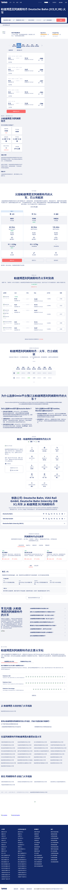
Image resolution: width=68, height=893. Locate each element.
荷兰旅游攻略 (54, 851)
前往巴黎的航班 (38, 862)
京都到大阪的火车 (5, 874)
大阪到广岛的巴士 (22, 877)
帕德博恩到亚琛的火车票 (56, 763)
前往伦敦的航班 (38, 855)
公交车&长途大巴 (22, 829)
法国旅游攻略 (54, 836)
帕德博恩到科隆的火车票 (56, 760)
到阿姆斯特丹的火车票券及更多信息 (43, 727)
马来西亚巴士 (21, 844)
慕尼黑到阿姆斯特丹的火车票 (24, 748)
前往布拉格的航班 (38, 866)
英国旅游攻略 (54, 844)
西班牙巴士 (20, 832)
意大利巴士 (20, 838)
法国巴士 (20, 836)
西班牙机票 (37, 832)
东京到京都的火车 (5, 866)
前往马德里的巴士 (22, 853)
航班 (17, 2)
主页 (2, 792)
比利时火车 (4, 838)
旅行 (52, 829)
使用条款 (22, 889)
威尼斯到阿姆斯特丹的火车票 (57, 754)
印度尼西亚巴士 (21, 849)
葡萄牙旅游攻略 (54, 849)
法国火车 (3, 836)
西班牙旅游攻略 (54, 832)
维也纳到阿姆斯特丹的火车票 (8, 748)
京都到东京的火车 (5, 877)
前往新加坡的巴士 (22, 859)
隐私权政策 (29, 889)
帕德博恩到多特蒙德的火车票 (41, 763)
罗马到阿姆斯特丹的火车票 (7, 745)
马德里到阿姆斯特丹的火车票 (24, 745)
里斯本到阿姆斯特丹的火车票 (8, 754)
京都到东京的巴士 (22, 874)
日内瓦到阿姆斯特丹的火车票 (8, 757)
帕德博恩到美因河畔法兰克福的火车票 (27, 760)
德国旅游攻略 (54, 834)
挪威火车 (3, 849)
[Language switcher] (47, 2)
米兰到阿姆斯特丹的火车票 (40, 742)
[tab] (11, 50)
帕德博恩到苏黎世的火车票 (7, 760)
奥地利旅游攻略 (54, 847)
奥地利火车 (4, 847)
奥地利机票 (37, 847)
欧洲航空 (36, 829)
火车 (10, 2)
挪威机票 (36, 849)
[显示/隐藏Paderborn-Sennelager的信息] (64, 689)
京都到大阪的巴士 (22, 872)
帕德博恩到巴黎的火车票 (40, 757)
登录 (66, 2)
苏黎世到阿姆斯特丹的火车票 (41, 748)
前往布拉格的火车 (5, 864)
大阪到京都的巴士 (22, 868)
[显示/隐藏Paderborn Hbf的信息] (64, 677)
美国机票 (36, 840)
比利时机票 (37, 838)
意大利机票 (37, 842)
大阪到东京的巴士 (22, 870)
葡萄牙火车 (4, 851)
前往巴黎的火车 (5, 859)
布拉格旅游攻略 (54, 862)
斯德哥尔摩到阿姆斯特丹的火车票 (58, 748)
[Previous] (14, 368)
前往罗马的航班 (38, 859)
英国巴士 (20, 840)
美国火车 (3, 840)
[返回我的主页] (5, 2)
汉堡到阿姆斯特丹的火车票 (40, 754)
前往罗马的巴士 (21, 855)
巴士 (14, 2)
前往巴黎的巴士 (21, 857)
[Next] (42, 46)
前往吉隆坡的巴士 (22, 862)
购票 (6, 132)
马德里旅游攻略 (54, 853)
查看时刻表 (6, 150)
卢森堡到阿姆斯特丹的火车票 (8, 784)
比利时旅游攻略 (54, 838)
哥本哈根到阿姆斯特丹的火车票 (8, 751)
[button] (31, 20)
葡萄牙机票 (37, 851)
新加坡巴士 (20, 842)
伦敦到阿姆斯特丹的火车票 (24, 742)
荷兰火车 (3, 853)
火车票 (3, 829)
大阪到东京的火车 (5, 872)
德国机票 (36, 834)
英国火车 (3, 844)
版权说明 (16, 889)
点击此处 (41, 339)
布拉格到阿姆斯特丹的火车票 (24, 754)
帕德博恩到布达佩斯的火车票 (24, 763)
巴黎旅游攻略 (54, 857)
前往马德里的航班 (38, 857)
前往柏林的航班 (38, 864)
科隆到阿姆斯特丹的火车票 (24, 757)
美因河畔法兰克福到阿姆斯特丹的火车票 (43, 751)
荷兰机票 (36, 853)
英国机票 (36, 844)
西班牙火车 (4, 832)
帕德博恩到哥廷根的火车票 (7, 766)
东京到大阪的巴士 (22, 864)
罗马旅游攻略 (54, 855)
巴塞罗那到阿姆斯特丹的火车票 (57, 745)
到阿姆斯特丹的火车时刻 (23, 792)
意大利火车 (4, 842)
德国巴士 (20, 834)
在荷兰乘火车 (12, 792)
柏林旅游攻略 (54, 859)
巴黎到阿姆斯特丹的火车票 (7, 742)
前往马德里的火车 (5, 855)
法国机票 (36, 836)
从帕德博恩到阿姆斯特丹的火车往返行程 (11, 727)
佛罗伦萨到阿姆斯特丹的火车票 (25, 751)
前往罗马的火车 (5, 857)
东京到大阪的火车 (5, 868)
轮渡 (21, 2)
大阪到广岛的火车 (5, 879)
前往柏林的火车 (5, 862)
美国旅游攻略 (54, 840)
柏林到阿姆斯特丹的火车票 (56, 742)
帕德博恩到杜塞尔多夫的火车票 (8, 711)
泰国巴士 (20, 847)
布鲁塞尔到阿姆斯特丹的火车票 (57, 751)
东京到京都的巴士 (22, 866)
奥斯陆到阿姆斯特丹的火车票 (41, 745)
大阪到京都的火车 (5, 870)
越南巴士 (20, 851)
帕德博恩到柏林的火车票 (56, 757)
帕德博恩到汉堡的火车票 (40, 760)
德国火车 (3, 834)
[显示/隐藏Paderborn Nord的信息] (64, 683)
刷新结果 (33, 286)
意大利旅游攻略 (54, 842)
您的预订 (54, 2)
